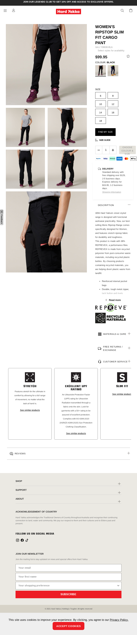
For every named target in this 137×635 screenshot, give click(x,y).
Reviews (20, 453)
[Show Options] (118, 585)
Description (106, 205)
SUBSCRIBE (68, 594)
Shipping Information (111, 192)
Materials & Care (114, 334)
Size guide (104, 140)
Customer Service (115, 361)
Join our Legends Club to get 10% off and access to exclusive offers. (68, 2)
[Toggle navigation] (5, 10)
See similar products (30, 410)
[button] (122, 10)
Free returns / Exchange (113, 348)
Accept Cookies (68, 626)
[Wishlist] (128, 56)
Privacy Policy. (119, 619)
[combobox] (67, 585)
